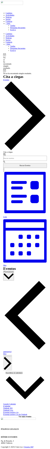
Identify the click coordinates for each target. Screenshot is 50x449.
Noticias (9, 17)
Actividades (10, 15)
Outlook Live (8, 410)
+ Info (8, 23)
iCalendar (6, 406)
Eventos (6, 80)
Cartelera (9, 13)
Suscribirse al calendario (14, 373)
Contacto (9, 21)
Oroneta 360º (29, 447)
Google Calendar (9, 404)
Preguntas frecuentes (17, 28)
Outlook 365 (8, 408)
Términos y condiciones (9, 433)
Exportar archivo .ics (10, 412)
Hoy (5, 354)
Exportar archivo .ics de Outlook (15, 414)
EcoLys (13, 30)
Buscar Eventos (25, 165)
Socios (8, 19)
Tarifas (12, 26)
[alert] (4, 61)
